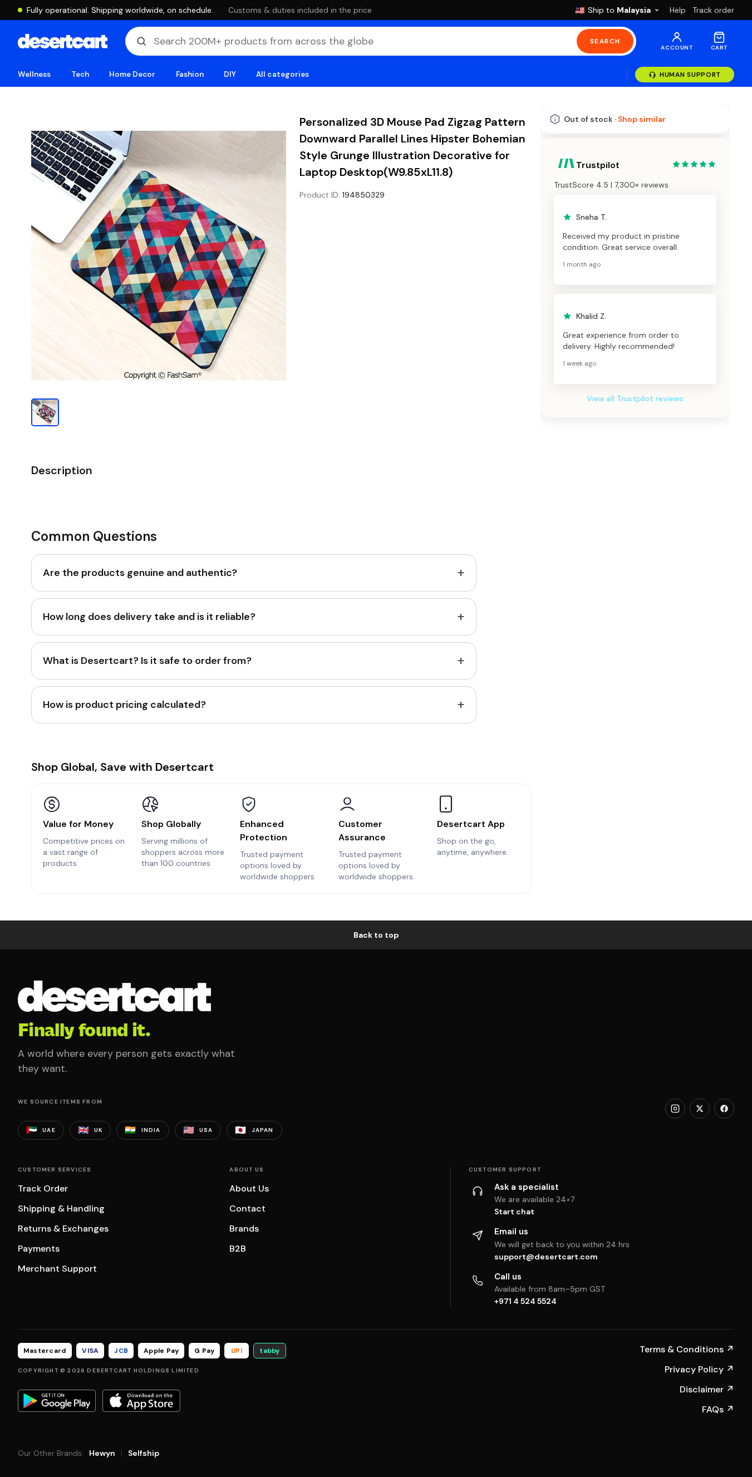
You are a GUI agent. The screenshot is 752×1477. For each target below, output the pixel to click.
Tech (80, 74)
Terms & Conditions (687, 1349)
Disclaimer (707, 1389)
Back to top (376, 935)
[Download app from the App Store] (141, 1401)
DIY (230, 74)
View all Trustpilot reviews (635, 398)
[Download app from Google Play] (57, 1401)
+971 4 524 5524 (525, 1301)
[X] (700, 1109)
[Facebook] (724, 1109)
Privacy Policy (699, 1369)
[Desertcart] (62, 41)
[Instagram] (675, 1109)
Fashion (190, 74)
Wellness (34, 74)
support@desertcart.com (546, 1257)
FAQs (718, 1409)
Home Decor (132, 74)
